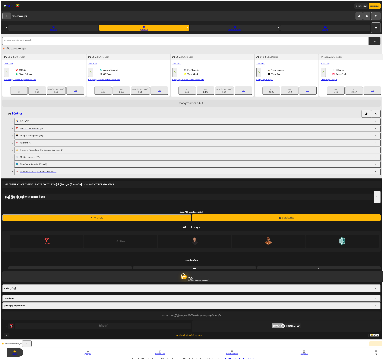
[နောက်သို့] (6, 16)
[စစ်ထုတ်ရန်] (376, 16)
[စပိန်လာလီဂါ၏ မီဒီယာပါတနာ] (47, 241)
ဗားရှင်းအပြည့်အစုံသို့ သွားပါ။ (188, 335)
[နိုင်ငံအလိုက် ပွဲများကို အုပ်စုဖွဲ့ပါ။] (366, 114)
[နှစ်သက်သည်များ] (366, 16)
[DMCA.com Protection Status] (286, 326)
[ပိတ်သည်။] (376, 114)
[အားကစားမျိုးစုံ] (376, 27)
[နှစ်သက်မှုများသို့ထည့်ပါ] (6, 72)
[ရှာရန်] (359, 16)
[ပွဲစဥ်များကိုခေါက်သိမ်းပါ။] (27, 343)
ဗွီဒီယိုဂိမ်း (17, 113)
